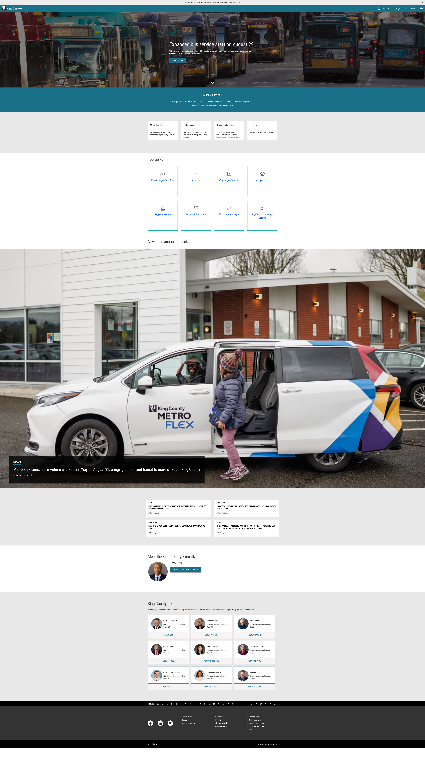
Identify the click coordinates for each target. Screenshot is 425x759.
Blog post (220, 503)
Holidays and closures (257, 723)
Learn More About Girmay (186, 569)
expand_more (212, 82)
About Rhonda (211, 635)
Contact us (219, 717)
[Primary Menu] (421, 8)
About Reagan (254, 687)
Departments (254, 717)
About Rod (168, 635)
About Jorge (168, 661)
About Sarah (254, 635)
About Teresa (211, 687)
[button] (422, 2)
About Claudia (255, 661)
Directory (218, 720)
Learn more (177, 60)
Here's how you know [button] (232, 2)
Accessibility (152, 744)
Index (152, 703)
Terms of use (187, 717)
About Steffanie (211, 661)
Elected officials (221, 723)
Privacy (185, 720)
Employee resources (256, 726)
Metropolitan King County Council (183, 610)
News (17, 462)
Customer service (222, 726)
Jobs (250, 730)
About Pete (168, 687)
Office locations (255, 720)
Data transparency (189, 723)
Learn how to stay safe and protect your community (211, 105)
